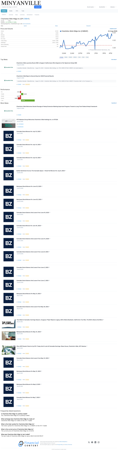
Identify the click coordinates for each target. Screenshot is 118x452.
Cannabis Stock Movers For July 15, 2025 (29, 131)
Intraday (61, 57)
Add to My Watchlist (26, 23)
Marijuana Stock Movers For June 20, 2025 (30, 199)
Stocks (10, 11)
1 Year (79, 57)
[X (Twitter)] (89, 444)
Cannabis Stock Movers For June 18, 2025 (29, 225)
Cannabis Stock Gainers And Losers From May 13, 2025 (33, 358)
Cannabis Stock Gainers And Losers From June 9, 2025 (33, 252)
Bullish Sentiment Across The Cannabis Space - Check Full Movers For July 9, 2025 (41, 170)
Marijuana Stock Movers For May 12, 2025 (29, 371)
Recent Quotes (90, 7)
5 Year (87, 57)
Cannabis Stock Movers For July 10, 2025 (29, 157)
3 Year (83, 57)
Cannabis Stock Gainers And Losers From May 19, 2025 (33, 306)
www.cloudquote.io (63, 441)
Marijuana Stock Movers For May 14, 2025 (29, 331)
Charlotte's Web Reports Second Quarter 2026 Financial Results (35, 76)
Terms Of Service (68, 444)
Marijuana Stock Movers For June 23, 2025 (30, 186)
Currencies (22, 14)
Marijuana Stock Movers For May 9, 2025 (29, 384)
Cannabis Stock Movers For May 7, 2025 (29, 397)
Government (28, 84)
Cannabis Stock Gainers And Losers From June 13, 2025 (33, 238)
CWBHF (26, 19)
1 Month (70, 57)
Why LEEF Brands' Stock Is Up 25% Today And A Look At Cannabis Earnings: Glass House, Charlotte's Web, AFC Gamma (52, 346)
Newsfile (19, 71)
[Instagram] (98, 444)
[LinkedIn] (95, 444)
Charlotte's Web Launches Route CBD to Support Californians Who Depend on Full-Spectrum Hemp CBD (47, 63)
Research (88, 25)
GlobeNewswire (20, 126)
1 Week (66, 57)
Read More (114, 103)
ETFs (17, 11)
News (16, 14)
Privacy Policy (60, 444)
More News (113, 59)
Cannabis (27, 179)
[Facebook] (92, 444)
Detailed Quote (113, 28)
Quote (25, 25)
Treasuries (37, 14)
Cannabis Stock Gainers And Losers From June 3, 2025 (33, 267)
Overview (11, 14)
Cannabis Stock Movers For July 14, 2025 (29, 144)
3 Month (74, 57)
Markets (4, 11)
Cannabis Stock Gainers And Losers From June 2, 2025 (33, 280)
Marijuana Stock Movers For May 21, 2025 (29, 293)
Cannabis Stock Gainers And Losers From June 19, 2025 (33, 212)
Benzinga (19, 179)
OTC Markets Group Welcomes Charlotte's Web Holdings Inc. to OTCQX (37, 119)
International (29, 14)
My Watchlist (102, 7)
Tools (23, 11)
